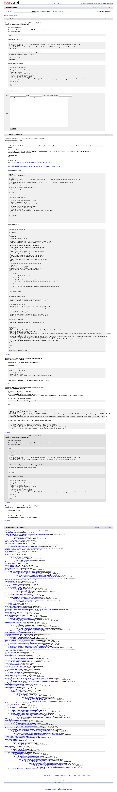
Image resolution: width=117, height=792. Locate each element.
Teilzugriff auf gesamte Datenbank (14, 752)
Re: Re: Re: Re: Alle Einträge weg (25, 591)
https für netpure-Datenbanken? (14, 675)
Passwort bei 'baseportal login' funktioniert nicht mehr (20, 545)
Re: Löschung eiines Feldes (15, 594)
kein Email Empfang (10, 652)
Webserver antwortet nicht (12, 655)
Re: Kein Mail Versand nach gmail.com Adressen (21, 571)
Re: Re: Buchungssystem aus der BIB (21, 723)
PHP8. (6, 553)
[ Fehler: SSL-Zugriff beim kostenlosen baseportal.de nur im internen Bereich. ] (27, 534)
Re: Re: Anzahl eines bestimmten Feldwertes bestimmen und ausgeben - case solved (35, 649)
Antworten (7, 354)
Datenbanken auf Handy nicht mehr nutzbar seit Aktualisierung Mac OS (25, 548)
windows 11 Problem (11, 706)
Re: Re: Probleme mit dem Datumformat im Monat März (26, 711)
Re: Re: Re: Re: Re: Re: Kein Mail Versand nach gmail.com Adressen (41, 578)
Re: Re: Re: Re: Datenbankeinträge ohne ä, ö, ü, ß (30, 628)
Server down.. (9, 739)
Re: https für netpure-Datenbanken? (18, 677)
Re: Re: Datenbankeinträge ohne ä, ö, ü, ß (22, 625)
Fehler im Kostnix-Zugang (12, 540)
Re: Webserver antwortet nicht (16, 657)
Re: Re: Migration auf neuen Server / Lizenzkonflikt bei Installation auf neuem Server (34, 681)
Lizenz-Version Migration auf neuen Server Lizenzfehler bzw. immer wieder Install (28, 609)
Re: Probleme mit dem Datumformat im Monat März (22, 710)
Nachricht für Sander (11, 579)
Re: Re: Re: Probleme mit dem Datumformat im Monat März (30, 716)
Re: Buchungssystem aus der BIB (17, 722)
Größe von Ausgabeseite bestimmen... (16, 615)
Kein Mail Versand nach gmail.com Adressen (17, 569)
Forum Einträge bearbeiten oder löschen (16, 660)
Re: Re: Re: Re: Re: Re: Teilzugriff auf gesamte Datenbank (47, 764)
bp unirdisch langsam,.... (12, 551)
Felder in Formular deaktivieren (14, 632)
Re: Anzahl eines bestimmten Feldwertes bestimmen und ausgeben (27, 646)
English (55, 3)
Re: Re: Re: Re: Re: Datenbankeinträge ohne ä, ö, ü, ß (34, 629)
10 (93, 8)
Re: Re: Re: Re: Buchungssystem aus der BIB (29, 726)
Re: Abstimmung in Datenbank (16, 607)
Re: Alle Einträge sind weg (15, 637)
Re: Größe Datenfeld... (14, 672)
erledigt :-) (8, 683)
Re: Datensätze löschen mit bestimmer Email (20, 686)
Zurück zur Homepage (58, 780)
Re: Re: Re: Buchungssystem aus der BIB (25, 724)
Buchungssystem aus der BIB (13, 720)
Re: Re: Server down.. (17, 742)
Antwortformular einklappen (11, 91)
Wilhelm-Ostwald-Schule (12, 541)
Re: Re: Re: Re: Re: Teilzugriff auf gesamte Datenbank (40, 762)
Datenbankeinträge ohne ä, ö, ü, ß (14, 622)
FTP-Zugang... (9, 719)
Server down (8, 746)
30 (95, 8)
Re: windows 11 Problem (15, 707)
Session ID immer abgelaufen (13, 667)
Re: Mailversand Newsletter (15, 664)
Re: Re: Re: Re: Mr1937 (22, 560)
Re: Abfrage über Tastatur (15, 614)
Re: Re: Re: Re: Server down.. (24, 744)
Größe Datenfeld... (10, 670)
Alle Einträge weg (10, 585)
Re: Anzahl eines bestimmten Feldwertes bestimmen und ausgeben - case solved (31, 647)
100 (99, 8)
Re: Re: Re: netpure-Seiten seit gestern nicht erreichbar (29, 600)
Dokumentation (100, 11)
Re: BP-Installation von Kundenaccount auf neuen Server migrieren (27, 729)
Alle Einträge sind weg (11, 636)
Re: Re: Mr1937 (15, 557)
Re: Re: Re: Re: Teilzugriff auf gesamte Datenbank (33, 759)
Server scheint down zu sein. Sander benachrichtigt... (20, 640)
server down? (9, 650)
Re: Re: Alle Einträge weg (18, 588)
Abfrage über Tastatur (11, 612)
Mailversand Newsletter (11, 663)
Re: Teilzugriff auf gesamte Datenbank (18, 753)
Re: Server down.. (13, 740)
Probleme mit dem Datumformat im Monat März (18, 709)
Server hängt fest (9, 687)
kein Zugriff (8, 563)
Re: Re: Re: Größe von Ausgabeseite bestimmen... (28, 621)
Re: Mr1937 (11, 556)
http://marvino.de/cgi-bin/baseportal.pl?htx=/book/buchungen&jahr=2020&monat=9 (30, 162)
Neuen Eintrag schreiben (10, 15)
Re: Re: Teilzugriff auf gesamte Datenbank (22, 755)
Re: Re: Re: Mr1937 (19, 558)
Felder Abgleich (9, 654)
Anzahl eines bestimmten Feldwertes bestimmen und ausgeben (23, 645)
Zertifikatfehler (9, 568)
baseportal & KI (9, 532)
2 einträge (19, 601)
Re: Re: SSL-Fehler (21, 694)
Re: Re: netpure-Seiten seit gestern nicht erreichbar (25, 598)
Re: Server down (12, 748)
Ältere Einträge (60, 775)
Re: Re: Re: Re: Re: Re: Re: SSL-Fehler (42, 701)
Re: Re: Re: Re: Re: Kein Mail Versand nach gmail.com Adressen (37, 576)
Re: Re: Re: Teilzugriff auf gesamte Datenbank (26, 756)
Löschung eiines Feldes (11, 593)
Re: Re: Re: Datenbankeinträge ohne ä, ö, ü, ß (26, 626)
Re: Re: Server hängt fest (18, 690)
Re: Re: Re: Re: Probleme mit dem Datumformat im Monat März (34, 717)
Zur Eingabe (47, 775)
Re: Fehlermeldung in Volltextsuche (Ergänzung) (21, 737)
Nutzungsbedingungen (67, 782)
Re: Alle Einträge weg (14, 587)
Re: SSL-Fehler (18, 693)
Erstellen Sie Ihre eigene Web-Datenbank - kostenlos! (58, 789)
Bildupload (8, 562)
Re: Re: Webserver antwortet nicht (20, 658)
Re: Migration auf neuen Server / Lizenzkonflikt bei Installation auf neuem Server (30, 680)
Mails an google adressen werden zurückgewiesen (19, 634)
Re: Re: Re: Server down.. (21, 743)
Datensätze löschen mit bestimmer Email (16, 684)
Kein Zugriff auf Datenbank (12, 543)
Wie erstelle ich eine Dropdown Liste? (16, 610)
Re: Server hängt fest (13, 689)
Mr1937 (7, 554)
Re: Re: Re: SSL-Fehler (25, 696)
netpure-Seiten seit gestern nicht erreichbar (17, 596)
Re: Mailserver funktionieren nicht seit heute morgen (22, 643)
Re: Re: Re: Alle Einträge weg (22, 590)
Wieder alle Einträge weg (12, 549)
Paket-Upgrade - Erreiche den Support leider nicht (19, 531)
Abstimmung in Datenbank (12, 606)
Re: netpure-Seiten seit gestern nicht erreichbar (21, 597)
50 (97, 8)
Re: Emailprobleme (13, 704)
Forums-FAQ (108, 11)
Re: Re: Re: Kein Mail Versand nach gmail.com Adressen (30, 574)
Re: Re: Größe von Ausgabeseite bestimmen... (24, 619)
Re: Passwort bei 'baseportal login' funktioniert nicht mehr (24, 546)
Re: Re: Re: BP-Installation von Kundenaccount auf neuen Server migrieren (35, 733)
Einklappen (97, 527)
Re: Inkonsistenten (16, 537)
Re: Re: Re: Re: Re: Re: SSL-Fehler (38, 700)
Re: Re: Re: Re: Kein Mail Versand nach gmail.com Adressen (33, 575)
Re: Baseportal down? (14, 566)
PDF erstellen (8, 603)
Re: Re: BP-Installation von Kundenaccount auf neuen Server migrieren (31, 730)
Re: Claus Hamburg (13, 582)
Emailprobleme (9, 703)
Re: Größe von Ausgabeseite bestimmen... (20, 617)
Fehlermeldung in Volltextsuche (14, 736)
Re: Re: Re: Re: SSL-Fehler (29, 697)
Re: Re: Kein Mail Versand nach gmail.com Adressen (25, 572)
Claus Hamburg (9, 581)
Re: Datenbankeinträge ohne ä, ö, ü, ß (18, 624)
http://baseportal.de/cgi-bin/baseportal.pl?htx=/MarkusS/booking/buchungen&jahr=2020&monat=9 (34, 166)
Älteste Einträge (86, 775)
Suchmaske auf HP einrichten (13, 666)
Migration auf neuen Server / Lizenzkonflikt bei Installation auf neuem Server (26, 678)
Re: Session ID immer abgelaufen (17, 669)
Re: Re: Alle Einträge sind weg (19, 638)
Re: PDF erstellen (12, 604)
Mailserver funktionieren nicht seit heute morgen (18, 642)
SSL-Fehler (14, 691)
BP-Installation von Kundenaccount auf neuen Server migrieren (23, 727)
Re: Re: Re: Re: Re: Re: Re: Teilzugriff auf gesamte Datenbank (54, 767)
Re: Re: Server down (16, 749)
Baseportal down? (10, 565)
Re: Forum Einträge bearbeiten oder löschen (20, 661)
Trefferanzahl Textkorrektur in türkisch (16, 674)
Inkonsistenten (12, 535)
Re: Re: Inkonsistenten (20, 538)
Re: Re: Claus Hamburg (17, 584)
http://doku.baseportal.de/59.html (17, 513)
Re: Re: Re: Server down (20, 750)
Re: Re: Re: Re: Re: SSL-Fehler (34, 698)
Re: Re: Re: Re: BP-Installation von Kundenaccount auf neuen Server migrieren (38, 734)
